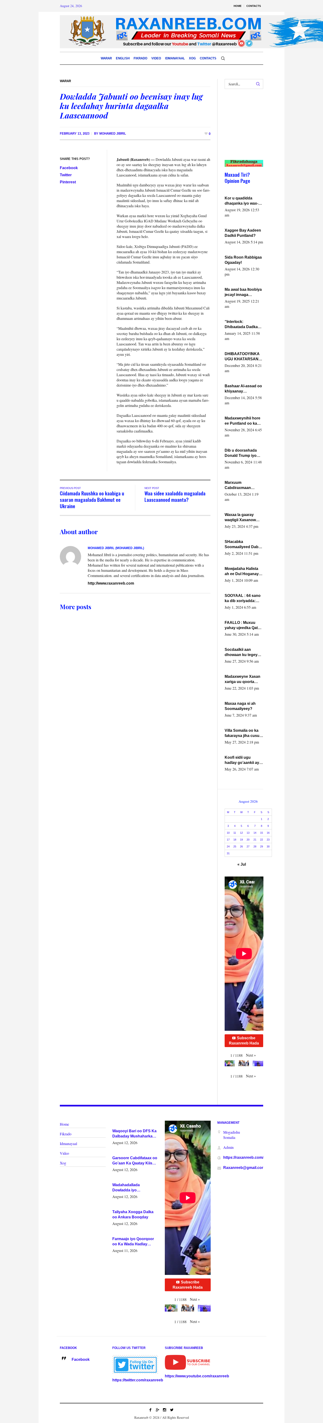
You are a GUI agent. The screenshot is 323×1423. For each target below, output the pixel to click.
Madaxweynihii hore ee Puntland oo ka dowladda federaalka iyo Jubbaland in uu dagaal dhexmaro (243, 421)
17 (228, 839)
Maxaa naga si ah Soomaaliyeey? (240, 706)
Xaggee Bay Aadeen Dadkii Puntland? (243, 233)
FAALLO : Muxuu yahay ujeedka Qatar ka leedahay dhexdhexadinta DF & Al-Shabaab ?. (243, 625)
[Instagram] (164, 1410)
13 (248, 832)
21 (254, 839)
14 (254, 832)
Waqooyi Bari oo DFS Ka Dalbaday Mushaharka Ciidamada (134, 1134)
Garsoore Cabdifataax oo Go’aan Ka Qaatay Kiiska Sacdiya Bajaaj (134, 1161)
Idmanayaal (68, 1143)
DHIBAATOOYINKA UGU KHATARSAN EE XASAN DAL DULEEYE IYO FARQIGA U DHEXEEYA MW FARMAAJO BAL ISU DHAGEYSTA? (243, 357)
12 (241, 832)
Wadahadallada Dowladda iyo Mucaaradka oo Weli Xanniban (130, 1188)
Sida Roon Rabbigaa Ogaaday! (243, 259)
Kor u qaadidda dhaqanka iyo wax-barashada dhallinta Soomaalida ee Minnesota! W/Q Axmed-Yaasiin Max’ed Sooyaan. (242, 201)
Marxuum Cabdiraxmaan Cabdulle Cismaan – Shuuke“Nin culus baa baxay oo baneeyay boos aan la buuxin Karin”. (243, 485)
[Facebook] (150, 1410)
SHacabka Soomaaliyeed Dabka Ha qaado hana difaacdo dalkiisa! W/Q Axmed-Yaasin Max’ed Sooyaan (244, 545)
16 (268, 832)
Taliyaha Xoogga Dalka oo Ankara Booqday (132, 1214)
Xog (63, 1162)
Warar (65, 81)
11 (234, 832)
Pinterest (68, 182)
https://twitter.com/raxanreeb (137, 1380)
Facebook (69, 168)
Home (64, 1124)
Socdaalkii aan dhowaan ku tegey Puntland (241, 652)
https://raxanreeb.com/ (243, 1157)
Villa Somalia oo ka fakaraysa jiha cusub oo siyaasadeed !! (243, 733)
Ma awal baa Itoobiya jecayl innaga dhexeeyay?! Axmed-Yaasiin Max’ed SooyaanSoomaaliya (243, 292)
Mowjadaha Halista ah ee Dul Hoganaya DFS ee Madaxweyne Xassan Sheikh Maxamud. (243, 572)
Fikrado (65, 1133)
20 (248, 839)
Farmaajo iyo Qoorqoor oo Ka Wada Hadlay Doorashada (133, 1242)
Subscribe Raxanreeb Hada (244, 1040)
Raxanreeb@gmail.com (244, 1168)
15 (261, 832)
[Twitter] (172, 1410)
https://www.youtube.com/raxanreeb (197, 1376)
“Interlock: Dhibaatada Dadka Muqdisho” (241, 325)
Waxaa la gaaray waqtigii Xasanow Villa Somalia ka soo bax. (243, 518)
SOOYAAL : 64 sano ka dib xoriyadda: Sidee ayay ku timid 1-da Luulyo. (243, 599)
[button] (251, 1055)
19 (241, 839)
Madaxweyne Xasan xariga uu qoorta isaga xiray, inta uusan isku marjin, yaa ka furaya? (242, 679)
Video (64, 1153)
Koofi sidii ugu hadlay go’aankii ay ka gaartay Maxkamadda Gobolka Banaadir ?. (243, 760)
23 (268, 839)
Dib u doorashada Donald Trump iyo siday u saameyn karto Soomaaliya (241, 453)
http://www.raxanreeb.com (111, 583)
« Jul (241, 864)
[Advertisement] (242, 129)
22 (261, 839)
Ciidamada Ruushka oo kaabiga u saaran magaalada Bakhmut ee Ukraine (92, 499)
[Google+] (157, 1410)
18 (234, 839)
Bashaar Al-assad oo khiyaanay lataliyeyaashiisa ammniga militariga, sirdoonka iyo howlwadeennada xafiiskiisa (243, 389)
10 (228, 832)
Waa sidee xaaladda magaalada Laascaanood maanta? (174, 496)
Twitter (66, 175)
